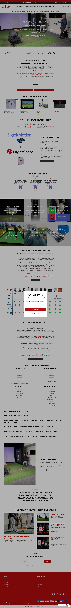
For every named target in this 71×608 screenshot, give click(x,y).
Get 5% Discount (35, 309)
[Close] (46, 292)
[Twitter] (30, 314)
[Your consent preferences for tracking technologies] (69, 606)
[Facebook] (32, 314)
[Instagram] (34, 314)
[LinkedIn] (39, 314)
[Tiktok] (37, 314)
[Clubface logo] (41, 314)
